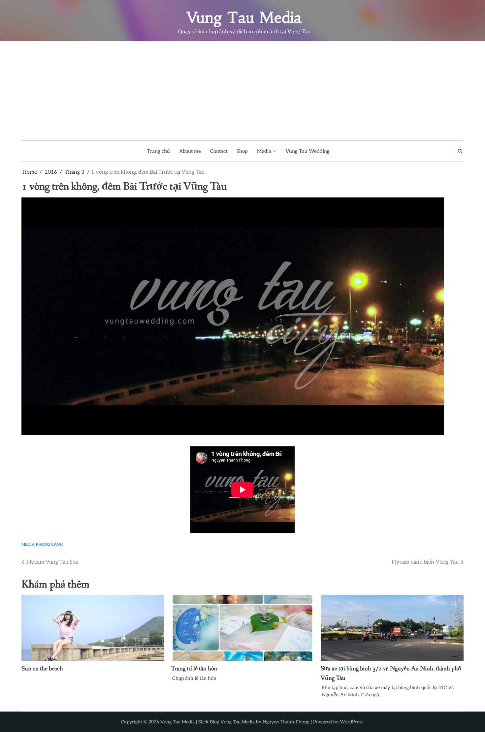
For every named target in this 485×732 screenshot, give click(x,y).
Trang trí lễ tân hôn (194, 669)
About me (190, 151)
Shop (242, 151)
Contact (218, 151)
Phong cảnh (49, 544)
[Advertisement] (242, 91)
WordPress (351, 722)
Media (264, 151)
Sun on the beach (42, 669)
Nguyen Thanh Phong (286, 722)
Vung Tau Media (244, 17)
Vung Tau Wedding (307, 151)
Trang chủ (158, 151)
